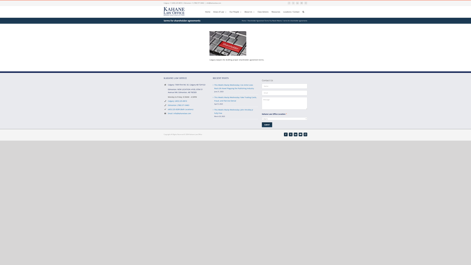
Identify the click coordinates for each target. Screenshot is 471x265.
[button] (303, 12)
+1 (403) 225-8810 (176, 3)
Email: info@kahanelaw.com (179, 113)
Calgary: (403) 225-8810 (177, 101)
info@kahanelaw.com (213, 3)
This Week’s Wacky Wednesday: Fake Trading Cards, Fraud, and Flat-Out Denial (235, 99)
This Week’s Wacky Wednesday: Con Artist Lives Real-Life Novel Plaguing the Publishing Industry (234, 87)
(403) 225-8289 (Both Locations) (180, 109)
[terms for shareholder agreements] (227, 33)
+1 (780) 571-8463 (198, 3)
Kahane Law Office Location (274, 114)
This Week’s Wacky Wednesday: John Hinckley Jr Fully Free (233, 111)
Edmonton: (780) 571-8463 (178, 105)
